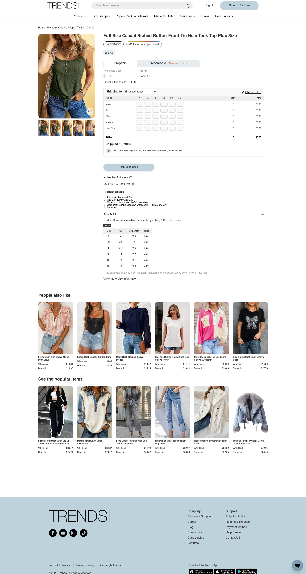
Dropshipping (101, 16)
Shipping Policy (236, 516)
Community (195, 532)
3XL (180, 98)
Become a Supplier (200, 516)
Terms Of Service (59, 565)
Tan (107, 110)
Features (193, 543)
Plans (205, 16)
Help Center (233, 532)
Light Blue (110, 128)
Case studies (196, 538)
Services (186, 16)
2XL (172, 98)
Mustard (110, 122)
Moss (108, 104)
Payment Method (236, 527)
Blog (190, 527)
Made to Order (164, 16)
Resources (222, 16)
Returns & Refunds (238, 522)
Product (78, 16)
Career (192, 522)
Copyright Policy (110, 565)
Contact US (233, 538)
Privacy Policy (85, 565)
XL (164, 98)
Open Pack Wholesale (132, 16)
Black (108, 116)
